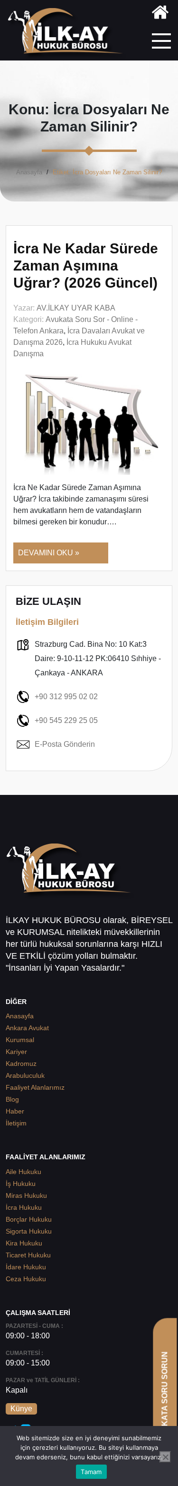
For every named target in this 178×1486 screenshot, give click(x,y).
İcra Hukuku (24, 1207)
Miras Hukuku (26, 1195)
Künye (21, 1409)
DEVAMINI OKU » (48, 553)
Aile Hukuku (23, 1171)
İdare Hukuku (26, 1267)
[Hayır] (165, 1457)
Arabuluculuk (25, 1075)
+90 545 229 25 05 (66, 720)
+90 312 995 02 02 (66, 697)
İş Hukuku (21, 1183)
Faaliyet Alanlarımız (35, 1087)
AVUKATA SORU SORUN (164, 1396)
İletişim (16, 1123)
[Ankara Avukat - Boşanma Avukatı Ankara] (68, 33)
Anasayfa (29, 172)
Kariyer (16, 1051)
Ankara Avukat (27, 1028)
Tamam (91, 1472)
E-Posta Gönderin (65, 744)
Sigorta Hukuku (29, 1231)
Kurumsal (20, 1040)
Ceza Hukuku (26, 1279)
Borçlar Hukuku (29, 1219)
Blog (12, 1099)
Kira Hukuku (24, 1243)
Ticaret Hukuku (28, 1255)
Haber (15, 1111)
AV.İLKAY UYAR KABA (76, 308)
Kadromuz (21, 1063)
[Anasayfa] (160, 14)
